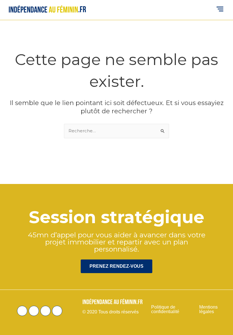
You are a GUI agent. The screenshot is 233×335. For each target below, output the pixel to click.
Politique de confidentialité (165, 309)
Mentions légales (208, 309)
